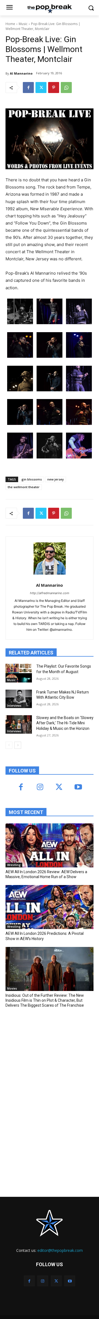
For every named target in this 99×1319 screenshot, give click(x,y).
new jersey (55, 479)
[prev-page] (9, 745)
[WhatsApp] (66, 87)
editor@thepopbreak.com (60, 1250)
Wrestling (14, 865)
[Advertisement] (47, 1052)
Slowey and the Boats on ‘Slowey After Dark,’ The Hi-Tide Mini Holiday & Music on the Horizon (65, 723)
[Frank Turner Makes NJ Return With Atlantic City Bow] (19, 699)
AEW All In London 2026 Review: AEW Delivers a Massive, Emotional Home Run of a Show (46, 874)
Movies (12, 988)
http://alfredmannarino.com (49, 593)
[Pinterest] (53, 87)
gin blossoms (31, 479)
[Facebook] (28, 87)
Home (10, 23)
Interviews (14, 706)
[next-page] (17, 745)
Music (23, 23)
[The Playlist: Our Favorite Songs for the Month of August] (19, 673)
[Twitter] (40, 87)
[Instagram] (40, 787)
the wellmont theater (24, 487)
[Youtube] (78, 787)
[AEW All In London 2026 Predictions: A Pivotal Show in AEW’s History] (50, 907)
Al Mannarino (21, 73)
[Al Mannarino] (50, 558)
